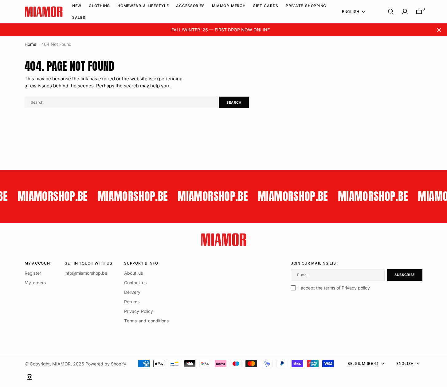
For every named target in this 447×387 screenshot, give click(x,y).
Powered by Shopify (105, 363)
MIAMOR (61, 363)
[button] (405, 11)
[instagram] (29, 377)
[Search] (390, 11)
